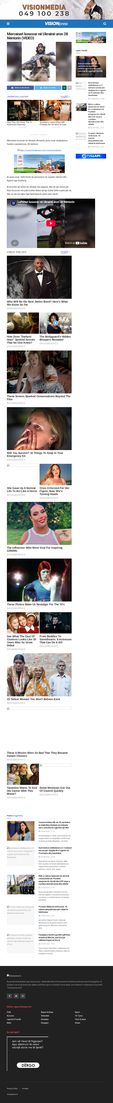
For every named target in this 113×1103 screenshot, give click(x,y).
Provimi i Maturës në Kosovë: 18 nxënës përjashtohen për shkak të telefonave (53, 909)
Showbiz (45, 1019)
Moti (9, 1023)
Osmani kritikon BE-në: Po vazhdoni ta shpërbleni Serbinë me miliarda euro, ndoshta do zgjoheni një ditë (54, 825)
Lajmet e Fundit (14, 1019)
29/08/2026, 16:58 (47, 857)
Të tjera (79, 1016)
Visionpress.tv (12, 1094)
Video (77, 1023)
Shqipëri (45, 1023)
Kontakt (25, 1088)
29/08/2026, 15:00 (47, 944)
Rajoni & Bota (47, 1012)
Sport (77, 1012)
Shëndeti (45, 1016)
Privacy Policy (12, 1088)
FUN (9, 1012)
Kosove (10, 1016)
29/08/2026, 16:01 (47, 916)
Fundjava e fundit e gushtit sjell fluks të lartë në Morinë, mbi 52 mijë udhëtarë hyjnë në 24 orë (54, 937)
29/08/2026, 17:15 (47, 831)
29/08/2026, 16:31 (47, 888)
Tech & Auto (80, 1019)
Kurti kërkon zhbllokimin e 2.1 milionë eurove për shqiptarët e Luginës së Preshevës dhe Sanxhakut (55, 850)
